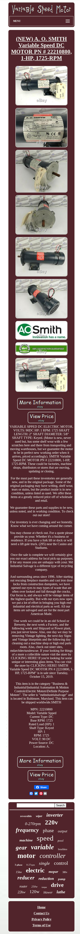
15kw (19, 872)
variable (42, 847)
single (44, 863)
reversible (26, 816)
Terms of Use (41, 925)
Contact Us (41, 913)
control (61, 863)
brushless (62, 849)
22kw (21, 892)
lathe (61, 892)
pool (60, 840)
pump (61, 879)
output (62, 831)
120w (34, 891)
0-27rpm (30, 865)
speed (45, 838)
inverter (54, 815)
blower (48, 892)
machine (26, 840)
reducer (25, 878)
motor (26, 855)
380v (64, 872)
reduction (46, 878)
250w (34, 886)
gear (21, 847)
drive (57, 885)
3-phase (18, 865)
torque (44, 887)
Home (41, 907)
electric (35, 870)
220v (51, 822)
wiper (39, 816)
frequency (27, 830)
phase (48, 830)
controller (52, 855)
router (23, 886)
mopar (53, 872)
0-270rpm (33, 824)
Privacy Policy (41, 919)
